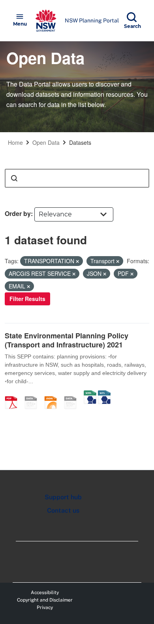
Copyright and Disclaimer (45, 600)
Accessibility (45, 592)
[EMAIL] (33, 394)
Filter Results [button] (27, 299)
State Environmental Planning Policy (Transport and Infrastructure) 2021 (66, 340)
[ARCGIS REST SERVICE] (73, 394)
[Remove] (77, 261)
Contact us (63, 510)
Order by (18, 213)
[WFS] (104, 394)
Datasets (80, 142)
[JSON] (53, 394)
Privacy (45, 607)
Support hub (63, 497)
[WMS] (90, 394)
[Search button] (14, 178)
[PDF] (14, 394)
